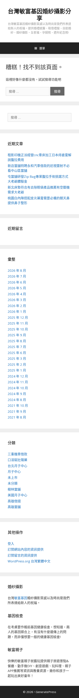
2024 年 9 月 (17, 394)
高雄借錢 (14, 501)
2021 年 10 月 (18, 405)
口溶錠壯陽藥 (17, 460)
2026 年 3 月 (17, 300)
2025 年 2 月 (17, 364)
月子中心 (14, 471)
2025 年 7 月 (17, 347)
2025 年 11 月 (18, 323)
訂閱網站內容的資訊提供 (26, 549)
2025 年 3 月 (17, 358)
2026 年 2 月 (17, 306)
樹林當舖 (14, 489)
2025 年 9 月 (17, 335)
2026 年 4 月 (17, 294)
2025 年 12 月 (18, 317)
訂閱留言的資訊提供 (22, 555)
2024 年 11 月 (18, 382)
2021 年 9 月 (17, 411)
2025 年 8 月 (17, 341)
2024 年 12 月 (18, 376)
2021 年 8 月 (17, 417)
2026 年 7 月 (17, 276)
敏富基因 (20, 598)
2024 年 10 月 (18, 388)
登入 (11, 543)
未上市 (12, 477)
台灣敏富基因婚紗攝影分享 (39, 14)
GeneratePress (46, 692)
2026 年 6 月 (17, 282)
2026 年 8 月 (17, 270)
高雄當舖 (14, 507)
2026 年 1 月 (17, 311)
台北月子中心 (17, 466)
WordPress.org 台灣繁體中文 (29, 561)
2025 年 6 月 (17, 353)
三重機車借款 (17, 454)
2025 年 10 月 (18, 329)
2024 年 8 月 (17, 400)
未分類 (12, 483)
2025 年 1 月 (17, 370)
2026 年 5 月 (17, 288)
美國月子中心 (17, 495)
